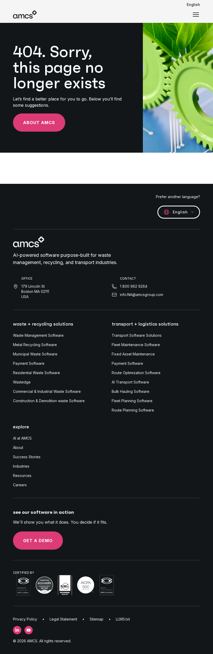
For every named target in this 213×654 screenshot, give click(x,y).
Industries (21, 466)
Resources (22, 475)
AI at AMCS (22, 438)
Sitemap (96, 619)
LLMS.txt (123, 619)
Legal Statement (63, 619)
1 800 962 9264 (133, 286)
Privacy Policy (25, 619)
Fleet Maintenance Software (136, 344)
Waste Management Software (38, 335)
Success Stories (27, 457)
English (193, 4)
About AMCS (39, 122)
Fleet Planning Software (132, 401)
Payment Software (28, 363)
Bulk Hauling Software (130, 391)
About (18, 447)
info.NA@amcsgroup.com (141, 294)
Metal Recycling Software (35, 344)
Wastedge (22, 382)
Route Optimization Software (136, 372)
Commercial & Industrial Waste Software (47, 391)
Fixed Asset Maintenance (133, 354)
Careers (20, 485)
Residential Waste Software (36, 372)
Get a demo (38, 540)
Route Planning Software (133, 410)
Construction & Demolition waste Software (49, 401)
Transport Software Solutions (137, 335)
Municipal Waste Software (35, 354)
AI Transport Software (130, 382)
